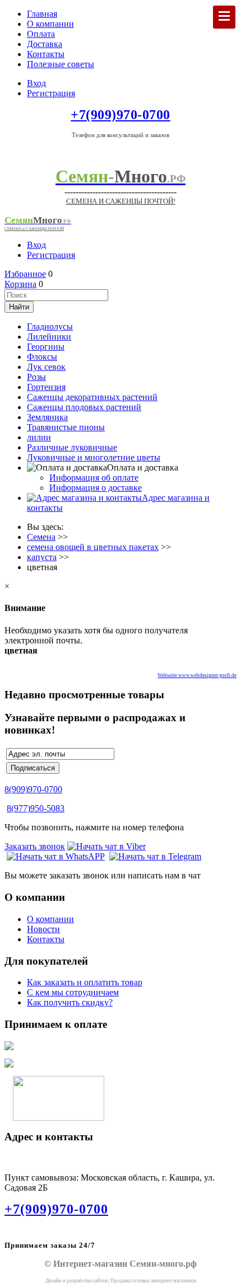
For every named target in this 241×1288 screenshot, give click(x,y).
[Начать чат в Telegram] (155, 856)
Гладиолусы (50, 326)
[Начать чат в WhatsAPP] (55, 856)
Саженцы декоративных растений (92, 397)
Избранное (25, 274)
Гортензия (46, 387)
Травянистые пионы (66, 427)
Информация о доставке (95, 487)
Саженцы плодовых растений (84, 407)
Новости (43, 929)
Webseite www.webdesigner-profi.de (197, 675)
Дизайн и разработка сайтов (76, 1281)
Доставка (44, 44)
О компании (50, 24)
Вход (36, 83)
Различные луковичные (72, 447)
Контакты (45, 54)
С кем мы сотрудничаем (73, 992)
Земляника (47, 417)
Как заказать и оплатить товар (84, 982)
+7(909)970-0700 (56, 1209)
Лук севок (46, 367)
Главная (42, 13)
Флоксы (42, 356)
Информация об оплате (93, 477)
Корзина (20, 284)
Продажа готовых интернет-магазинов (153, 1281)
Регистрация (51, 93)
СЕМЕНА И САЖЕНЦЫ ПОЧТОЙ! (120, 201)
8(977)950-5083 (35, 808)
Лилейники (49, 336)
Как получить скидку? (70, 1002)
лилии (39, 437)
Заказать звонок (34, 846)
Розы (36, 377)
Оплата (41, 34)
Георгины (45, 346)
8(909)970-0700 (33, 789)
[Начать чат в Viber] (106, 846)
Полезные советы (60, 64)
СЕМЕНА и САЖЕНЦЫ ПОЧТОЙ (34, 228)
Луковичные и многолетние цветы (93, 457)
